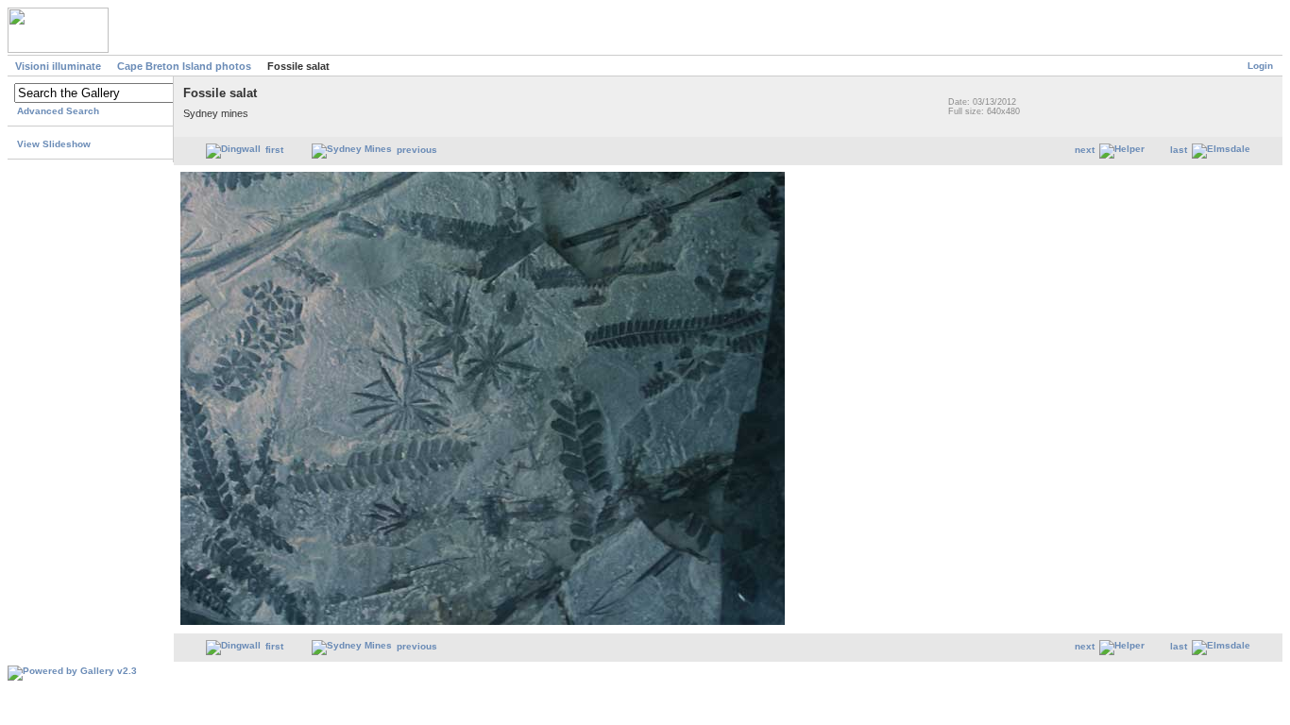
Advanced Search (58, 111)
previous (417, 149)
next (1085, 149)
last (1178, 149)
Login (1260, 65)
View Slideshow (54, 144)
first (274, 149)
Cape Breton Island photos (184, 66)
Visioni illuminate (58, 66)
